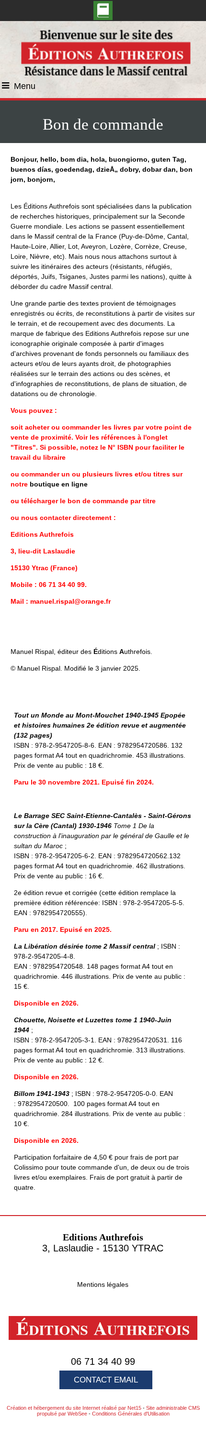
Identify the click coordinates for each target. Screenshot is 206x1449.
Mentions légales (102, 1284)
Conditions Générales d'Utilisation (131, 1413)
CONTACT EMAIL (106, 1379)
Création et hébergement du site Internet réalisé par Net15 (74, 1408)
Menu (24, 86)
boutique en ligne (59, 484)
